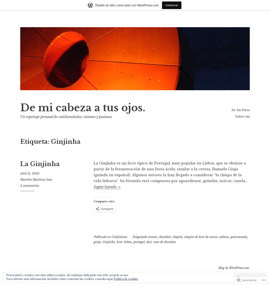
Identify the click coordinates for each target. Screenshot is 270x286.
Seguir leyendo (107, 187)
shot (149, 242)
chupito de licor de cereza (200, 237)
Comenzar (171, 5)
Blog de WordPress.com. (234, 268)
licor (119, 242)
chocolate (165, 237)
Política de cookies (126, 279)
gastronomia (238, 237)
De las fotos (241, 110)
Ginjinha (109, 242)
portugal (139, 242)
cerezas (152, 237)
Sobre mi (242, 116)
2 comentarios (29, 186)
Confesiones (119, 237)
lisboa (128, 242)
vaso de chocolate (164, 242)
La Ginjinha (40, 164)
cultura (224, 237)
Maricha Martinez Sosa (36, 179)
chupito (177, 237)
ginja (97, 242)
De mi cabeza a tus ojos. (82, 108)
